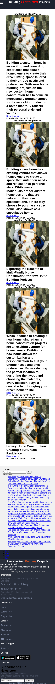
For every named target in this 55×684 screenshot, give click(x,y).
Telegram (7, 639)
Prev (7, 553)
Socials (4, 620)
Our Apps (5, 653)
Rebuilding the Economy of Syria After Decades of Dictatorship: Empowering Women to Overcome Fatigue (29, 543)
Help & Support (8, 643)
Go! (29, 472)
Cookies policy (14, 588)
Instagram (7, 630)
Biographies (6, 616)
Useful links (6, 602)
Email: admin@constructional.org (16, 598)
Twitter (6, 634)
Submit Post (6, 611)
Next (7, 556)
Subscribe (29, 681)
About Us (5, 648)
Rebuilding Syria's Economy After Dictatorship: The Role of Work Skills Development (29, 526)
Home (3, 607)
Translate (5, 662)
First (7, 551)
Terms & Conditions (10, 584)
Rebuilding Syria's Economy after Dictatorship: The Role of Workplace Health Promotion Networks (29, 532)
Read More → (12, 116)
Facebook (6, 625)
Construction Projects (27, 561)
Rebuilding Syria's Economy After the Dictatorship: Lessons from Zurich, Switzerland (29, 477)
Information (6, 575)
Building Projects (29, 1)
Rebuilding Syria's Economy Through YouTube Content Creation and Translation (29, 482)
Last (7, 558)
